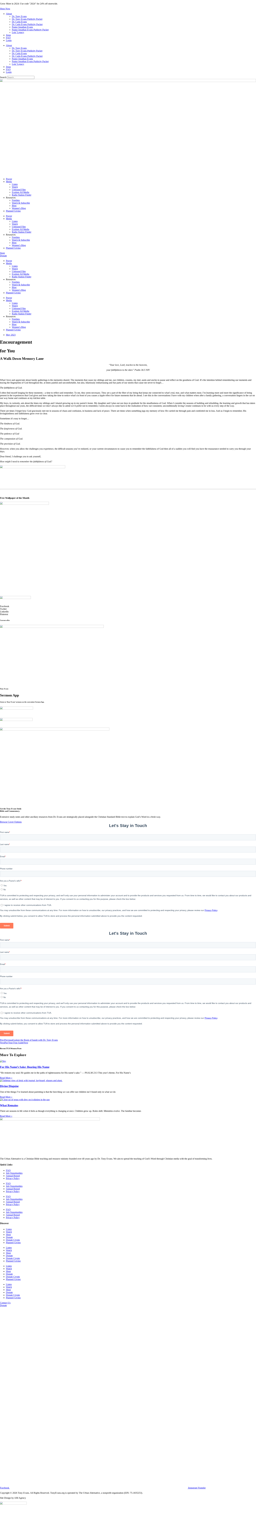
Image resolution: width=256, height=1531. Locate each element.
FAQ (8, 37)
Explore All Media (20, 192)
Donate (9, 1237)
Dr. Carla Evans (19, 21)
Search (3, 77)
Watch (15, 187)
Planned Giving (13, 211)
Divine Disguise (9, 1086)
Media (9, 181)
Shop (8, 1234)
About (9, 13)
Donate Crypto (13, 1240)
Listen (15, 184)
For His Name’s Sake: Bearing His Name (24, 1067)
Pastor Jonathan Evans (22, 27)
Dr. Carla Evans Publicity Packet (27, 24)
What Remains (9, 1105)
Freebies (16, 200)
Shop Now (5, 8)
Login (9, 40)
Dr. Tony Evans (19, 16)
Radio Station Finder (21, 195)
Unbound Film (19, 189)
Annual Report (13, 1175)
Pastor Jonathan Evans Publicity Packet (30, 29)
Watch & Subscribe (21, 203)
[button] (128, 606)
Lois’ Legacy (18, 32)
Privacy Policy (13, 1178)
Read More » (6, 1078)
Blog (14, 205)
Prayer (9, 179)
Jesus (8, 35)
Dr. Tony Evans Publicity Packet (27, 19)
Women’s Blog (19, 208)
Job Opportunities (14, 1173)
